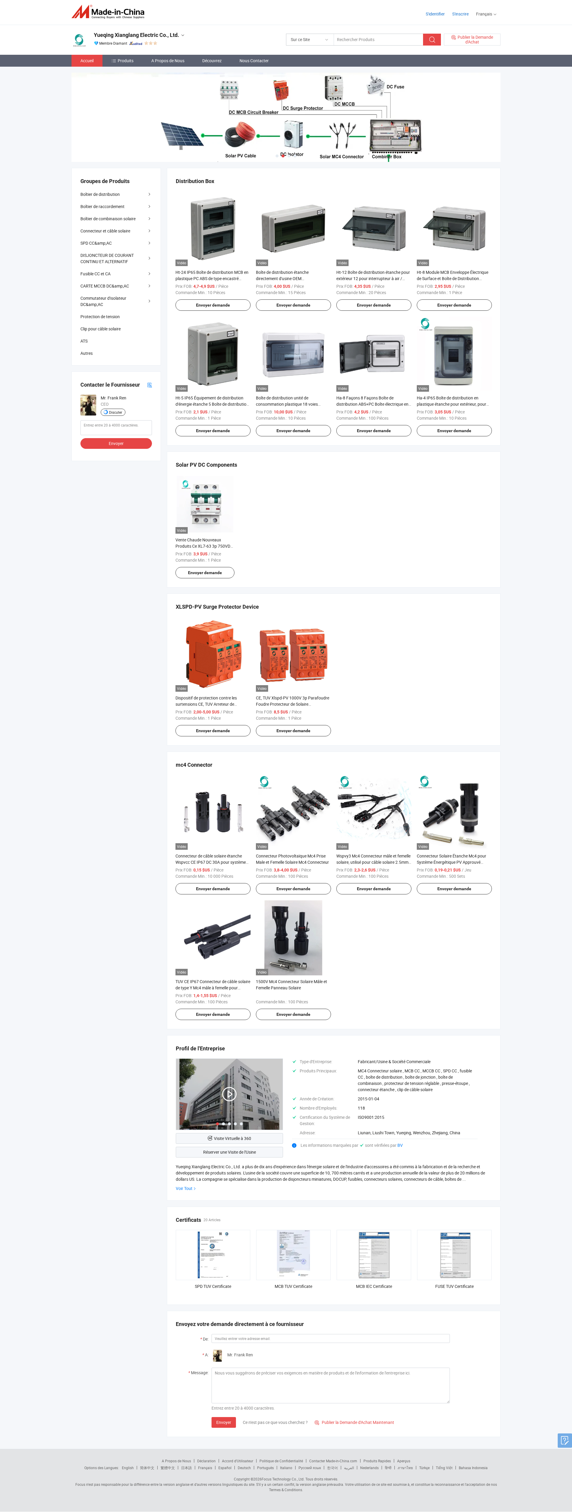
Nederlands (369, 1467)
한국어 (332, 1467)
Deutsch (244, 1467)
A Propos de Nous (167, 60)
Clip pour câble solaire (100, 329)
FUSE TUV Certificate (454, 1286)
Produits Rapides (377, 1460)
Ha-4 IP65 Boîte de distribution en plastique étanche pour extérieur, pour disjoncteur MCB (451, 404)
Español (224, 1467)
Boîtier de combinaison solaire (108, 218)
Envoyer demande (213, 305)
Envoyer (223, 1422)
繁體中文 (168, 1467)
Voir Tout (184, 1188)
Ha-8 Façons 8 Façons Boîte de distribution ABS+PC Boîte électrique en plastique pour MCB (372, 404)
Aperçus (403, 1460)
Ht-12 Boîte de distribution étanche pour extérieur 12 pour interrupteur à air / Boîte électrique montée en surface (373, 278)
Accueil (87, 60)
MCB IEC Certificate (374, 1286)
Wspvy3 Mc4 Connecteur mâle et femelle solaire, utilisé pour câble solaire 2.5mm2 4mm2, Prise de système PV (373, 862)
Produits (125, 60)
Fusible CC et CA (95, 274)
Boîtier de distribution (100, 194)
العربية (349, 1467)
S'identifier (435, 14)
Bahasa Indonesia (473, 1467)
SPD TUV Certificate (213, 1286)
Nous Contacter (254, 60)
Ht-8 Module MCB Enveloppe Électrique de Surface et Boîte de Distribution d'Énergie (452, 278)
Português (265, 1467)
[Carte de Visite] (149, 385)
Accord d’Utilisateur (237, 1460)
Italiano (286, 1467)
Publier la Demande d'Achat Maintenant (354, 1422)
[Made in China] (110, 12)
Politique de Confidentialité (281, 1460)
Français (205, 1467)
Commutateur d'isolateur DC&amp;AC (103, 301)
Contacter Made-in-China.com (333, 1460)
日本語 (186, 1467)
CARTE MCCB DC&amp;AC (104, 286)
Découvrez (212, 60)
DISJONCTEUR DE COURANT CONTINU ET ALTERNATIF (107, 258)
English (128, 1467)
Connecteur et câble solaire (105, 231)
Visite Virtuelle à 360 (232, 1138)
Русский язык (310, 1467)
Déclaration (206, 1460)
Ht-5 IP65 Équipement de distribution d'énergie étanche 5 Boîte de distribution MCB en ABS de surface (212, 404)
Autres (86, 353)
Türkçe (424, 1467)
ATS (84, 341)
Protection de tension (100, 316)
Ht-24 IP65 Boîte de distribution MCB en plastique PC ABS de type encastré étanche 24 (211, 278)
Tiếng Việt (444, 1467)
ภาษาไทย (405, 1467)
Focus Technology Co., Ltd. (283, 1479)
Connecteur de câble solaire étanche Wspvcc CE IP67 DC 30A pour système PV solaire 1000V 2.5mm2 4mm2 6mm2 (212, 862)
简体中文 (147, 1467)
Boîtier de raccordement (102, 206)
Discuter (115, 412)
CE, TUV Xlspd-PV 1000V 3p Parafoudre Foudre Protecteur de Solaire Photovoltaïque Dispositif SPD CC (292, 704)
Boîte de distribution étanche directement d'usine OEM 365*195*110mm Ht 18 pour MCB (287, 278)
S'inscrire (460, 14)
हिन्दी (388, 1467)
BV (400, 1145)
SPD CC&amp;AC (96, 243)
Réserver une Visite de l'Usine (229, 1152)
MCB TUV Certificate (293, 1286)
